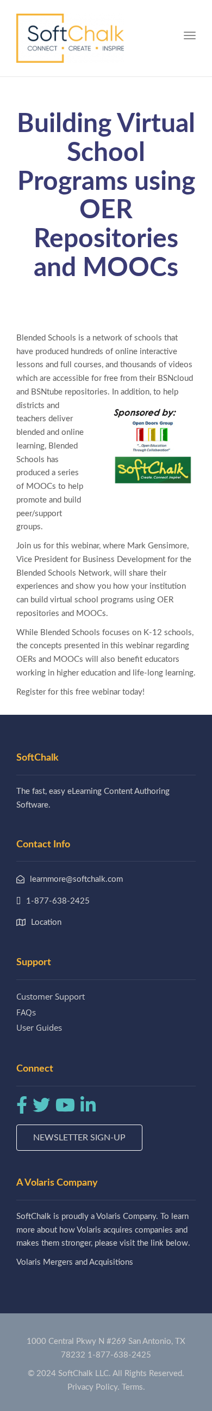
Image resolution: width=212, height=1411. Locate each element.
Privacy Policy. (93, 1387)
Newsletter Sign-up (79, 1137)
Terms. (133, 1387)
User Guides (39, 1027)
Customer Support (50, 996)
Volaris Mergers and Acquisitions (74, 1262)
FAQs (26, 1012)
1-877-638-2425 (119, 1355)
